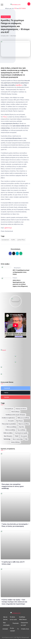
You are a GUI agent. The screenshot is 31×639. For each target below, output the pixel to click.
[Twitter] (15, 393)
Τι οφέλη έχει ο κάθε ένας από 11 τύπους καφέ (13, 563)
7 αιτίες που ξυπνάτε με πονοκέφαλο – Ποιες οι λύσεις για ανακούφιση (15, 525)
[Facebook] (15, 388)
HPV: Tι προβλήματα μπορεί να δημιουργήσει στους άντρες (21, 272)
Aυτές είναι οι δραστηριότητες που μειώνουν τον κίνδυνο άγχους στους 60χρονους (20, 283)
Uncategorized (6, 16)
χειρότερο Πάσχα (21, 239)
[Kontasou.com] (15, 4)
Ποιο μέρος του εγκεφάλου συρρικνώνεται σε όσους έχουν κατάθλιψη (13, 486)
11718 (15, 8)
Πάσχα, (5, 117)
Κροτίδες (13, 239)
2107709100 (22, 8)
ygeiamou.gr (8, 228)
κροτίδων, (19, 85)
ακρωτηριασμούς (5, 239)
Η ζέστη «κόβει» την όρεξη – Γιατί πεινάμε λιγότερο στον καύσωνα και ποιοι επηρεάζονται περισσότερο (14, 602)
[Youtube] (15, 397)
